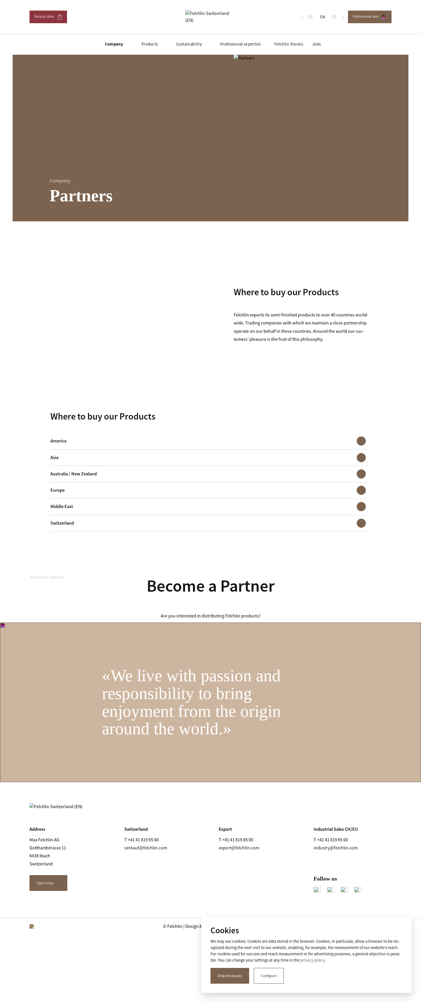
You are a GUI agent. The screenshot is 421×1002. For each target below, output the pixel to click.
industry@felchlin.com (336, 848)
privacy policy (312, 960)
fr (334, 17)
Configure (269, 975)
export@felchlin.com (239, 848)
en (322, 17)
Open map (45, 883)
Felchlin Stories (288, 44)
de (310, 17)
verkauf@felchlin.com (145, 848)
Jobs (316, 44)
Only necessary (230, 975)
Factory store (47, 18)
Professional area (369, 18)
